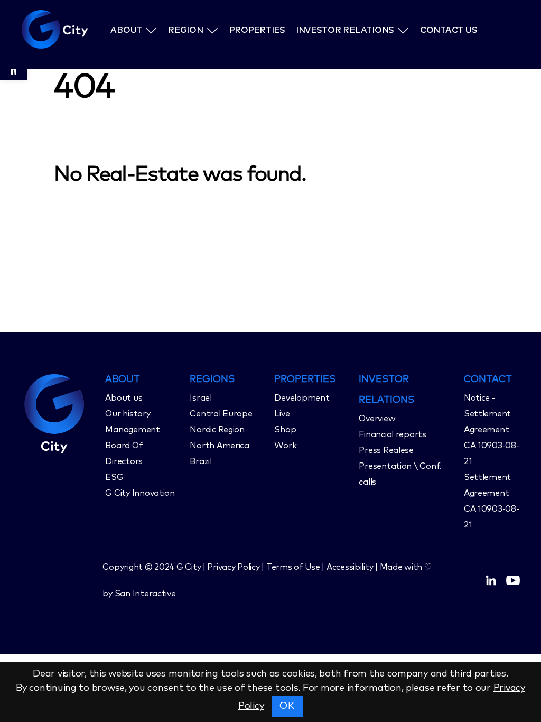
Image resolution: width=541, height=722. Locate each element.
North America (219, 445)
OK (286, 706)
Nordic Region (217, 429)
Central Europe (221, 414)
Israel (200, 398)
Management (132, 429)
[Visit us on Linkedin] (491, 580)
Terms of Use (293, 567)
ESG (114, 477)
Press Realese (386, 450)
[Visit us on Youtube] (513, 580)
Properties (257, 30)
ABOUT (122, 379)
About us (123, 398)
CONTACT (488, 379)
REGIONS (212, 379)
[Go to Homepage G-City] (59, 412)
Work (285, 445)
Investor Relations (353, 30)
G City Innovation (139, 493)
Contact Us (456, 30)
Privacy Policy (233, 567)
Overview (377, 418)
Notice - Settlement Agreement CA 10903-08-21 (491, 430)
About (127, 30)
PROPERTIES (304, 379)
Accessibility (350, 567)
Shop (285, 429)
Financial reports (392, 434)
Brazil (200, 461)
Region (186, 30)
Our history (127, 414)
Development (301, 398)
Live (282, 414)
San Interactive (145, 593)
